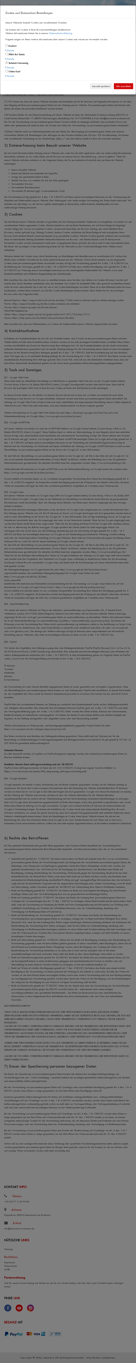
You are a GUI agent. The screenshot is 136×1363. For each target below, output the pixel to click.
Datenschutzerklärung (60, 33)
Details (10, 50)
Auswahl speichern (101, 86)
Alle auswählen (123, 86)
